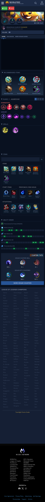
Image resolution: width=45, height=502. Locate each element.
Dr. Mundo (6, 364)
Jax (14, 311)
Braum (5, 340)
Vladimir (37, 356)
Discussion (10, 36)
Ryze (25, 365)
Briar (4, 343)
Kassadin (16, 335)
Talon (36, 306)
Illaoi (15, 298)
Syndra (37, 298)
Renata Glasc (26, 351)
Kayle (15, 340)
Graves (5, 401)
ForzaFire (13, 477)
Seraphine (27, 375)
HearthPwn (27, 471)
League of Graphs (15, 461)
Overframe (27, 475)
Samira (26, 367)
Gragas (5, 399)
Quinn (26, 337)
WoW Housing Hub (29, 464)
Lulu (15, 378)
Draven (5, 367)
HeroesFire (13, 478)
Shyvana (26, 386)
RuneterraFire (14, 468)
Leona (15, 364)
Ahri (4, 295)
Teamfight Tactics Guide (22, 412)
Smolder (26, 399)
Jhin (15, 316)
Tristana (37, 316)
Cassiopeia (6, 351)
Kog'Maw (16, 356)
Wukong (37, 364)
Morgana (16, 406)
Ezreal (5, 378)
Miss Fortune (16, 399)
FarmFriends (14, 475)
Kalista (15, 327)
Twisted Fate (38, 324)
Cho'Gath (6, 354)
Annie (4, 314)
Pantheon (27, 326)
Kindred (16, 351)
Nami (25, 295)
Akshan (5, 301)
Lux (15, 380)
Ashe (4, 319)
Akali (4, 298)
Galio (4, 388)
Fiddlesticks (6, 380)
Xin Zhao (37, 372)
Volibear (37, 359)
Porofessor (13, 463)
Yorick (36, 380)
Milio (15, 396)
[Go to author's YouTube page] (9, 32)
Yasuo (36, 375)
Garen (5, 394)
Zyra (36, 407)
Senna (26, 373)
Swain (36, 293)
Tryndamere (38, 322)
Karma (15, 330)
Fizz (4, 386)
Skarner (26, 397)
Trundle (37, 319)
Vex (36, 346)
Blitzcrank (6, 335)
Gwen (4, 404)
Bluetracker (27, 470)
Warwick (37, 362)
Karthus (16, 332)
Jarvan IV (16, 309)
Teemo (37, 311)
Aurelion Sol (6, 322)
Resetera (12, 473)
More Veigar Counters (23, 283)
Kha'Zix (16, 348)
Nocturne (27, 311)
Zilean (36, 401)
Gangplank (6, 391)
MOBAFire (13, 459)
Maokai (16, 388)
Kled (15, 354)
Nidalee (26, 306)
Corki (4, 356)
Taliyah (37, 303)
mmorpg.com (28, 468)
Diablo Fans (27, 473)
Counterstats (14, 464)
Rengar (26, 357)
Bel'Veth (5, 332)
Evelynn (5, 375)
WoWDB (26, 463)
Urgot (36, 332)
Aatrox (5, 293)
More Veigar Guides (21, 36)
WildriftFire (13, 466)
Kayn (15, 343)
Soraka (26, 405)
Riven (25, 359)
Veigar (36, 340)
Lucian (15, 375)
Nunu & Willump (26, 314)
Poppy (26, 329)
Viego (36, 351)
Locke (15, 372)
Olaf (25, 318)
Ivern (15, 303)
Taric (36, 309)
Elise (4, 372)
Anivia (5, 311)
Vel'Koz (37, 343)
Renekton (27, 354)
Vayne (36, 338)
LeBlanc (16, 359)
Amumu (5, 309)
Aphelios (5, 316)
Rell (25, 347)
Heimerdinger (18, 293)
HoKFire (26, 480)
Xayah (36, 367)
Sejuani (26, 370)
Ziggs (36, 399)
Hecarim (5, 407)
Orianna (26, 321)
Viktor (36, 354)
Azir (4, 327)
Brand (5, 338)
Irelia (15, 301)
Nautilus (26, 301)
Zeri (36, 396)
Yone (36, 378)
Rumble (26, 362)
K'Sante (16, 322)
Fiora (4, 383)
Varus (36, 335)
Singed (26, 389)
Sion (25, 391)
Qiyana (26, 334)
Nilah (25, 309)
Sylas (36, 295)
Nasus (26, 298)
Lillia (15, 367)
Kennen (16, 346)
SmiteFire (13, 470)
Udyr (36, 330)
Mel (15, 394)
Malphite (16, 383)
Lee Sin (16, 362)
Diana (5, 362)
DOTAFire (13, 471)
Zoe (36, 404)
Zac (36, 391)
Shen (25, 383)
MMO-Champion (28, 466)
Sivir (25, 394)
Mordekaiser (17, 403)
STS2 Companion (29, 477)
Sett (25, 378)
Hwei (15, 295)
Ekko (4, 370)
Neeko (26, 303)
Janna (15, 306)
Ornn (25, 323)
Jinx (15, 319)
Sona (25, 402)
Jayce (15, 314)
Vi (35, 348)
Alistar (5, 303)
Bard (4, 330)
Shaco (26, 381)
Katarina (16, 338)
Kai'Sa (15, 324)
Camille (5, 348)
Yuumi (36, 386)
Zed (36, 394)
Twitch (36, 327)
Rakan (26, 339)
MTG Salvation (28, 459)
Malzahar (16, 386)
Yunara (37, 383)
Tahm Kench (38, 301)
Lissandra (16, 370)
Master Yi (16, 391)
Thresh (37, 314)
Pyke (25, 331)
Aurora (5, 324)
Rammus (26, 342)
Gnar (4, 396)
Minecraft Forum (28, 461)
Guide (3, 36)
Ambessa (6, 306)
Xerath (36, 370)
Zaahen (37, 388)
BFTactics (13, 480)
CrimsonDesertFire (29, 478)
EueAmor (24, 27)
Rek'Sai (26, 345)
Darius (5, 359)
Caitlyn (5, 346)
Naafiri (26, 293)
